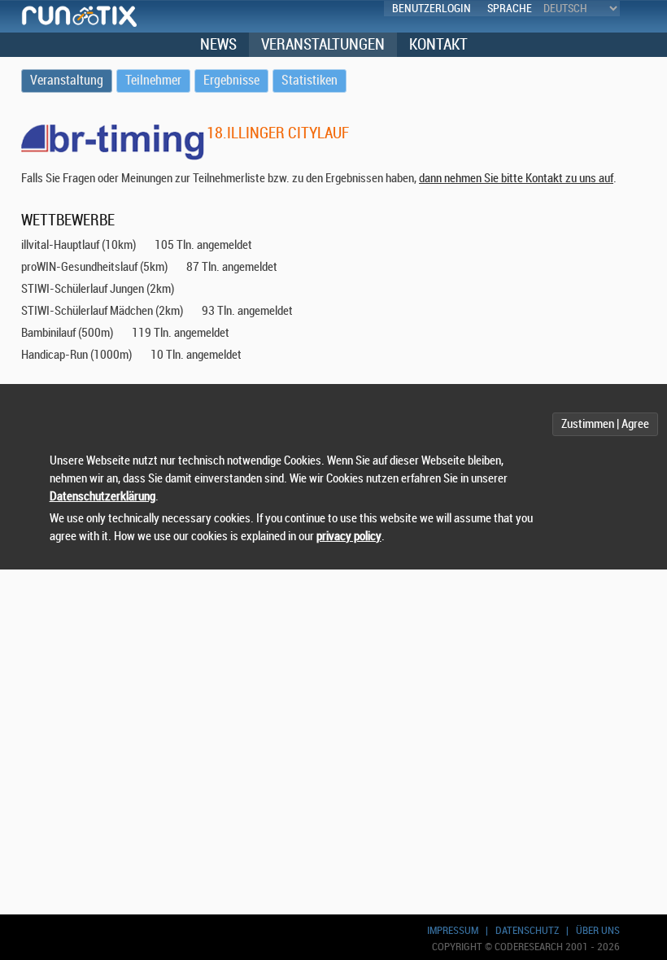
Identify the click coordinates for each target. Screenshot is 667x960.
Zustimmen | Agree (605, 424)
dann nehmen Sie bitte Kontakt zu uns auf (516, 178)
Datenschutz (527, 930)
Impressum (452, 930)
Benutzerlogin (431, 8)
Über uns (598, 930)
